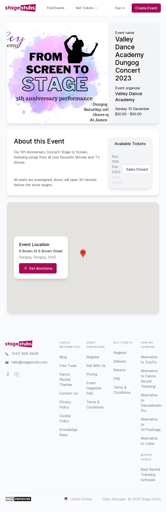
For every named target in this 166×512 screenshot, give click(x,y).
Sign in (120, 8)
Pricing (91, 374)
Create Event (146, 8)
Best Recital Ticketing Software (150, 474)
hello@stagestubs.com (29, 362)
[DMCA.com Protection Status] (18, 499)
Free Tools (68, 365)
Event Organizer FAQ (94, 388)
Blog (63, 357)
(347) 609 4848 (24, 353)
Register (92, 357)
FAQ (116, 378)
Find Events (55, 8)
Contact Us (68, 393)
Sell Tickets (85, 8)
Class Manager (114, 499)
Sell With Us (95, 365)
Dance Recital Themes (65, 379)
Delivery (119, 361)
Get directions (40, 268)
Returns (119, 370)
